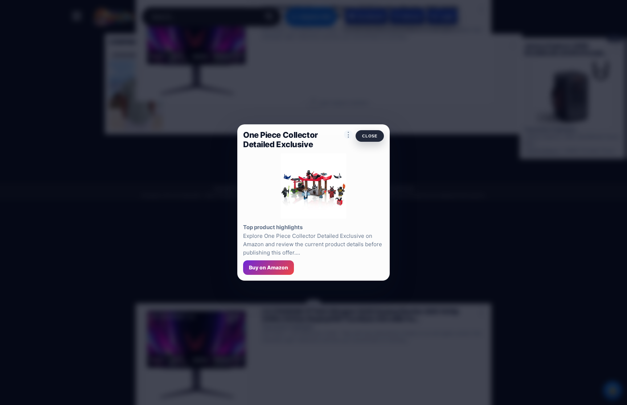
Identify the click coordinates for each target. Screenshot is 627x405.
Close (369, 136)
